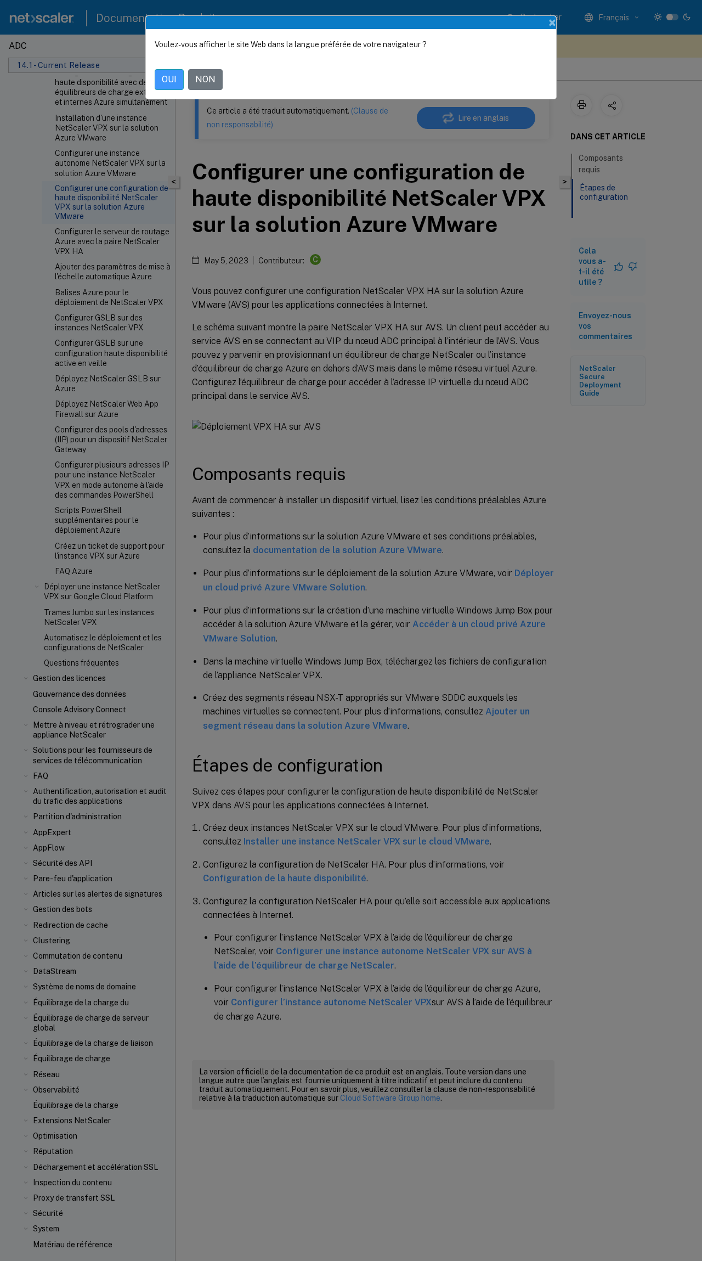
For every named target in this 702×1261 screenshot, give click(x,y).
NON (205, 79)
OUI (169, 79)
